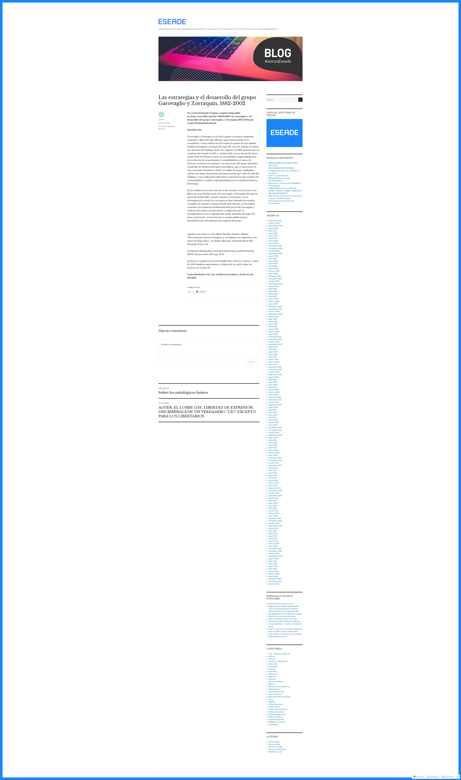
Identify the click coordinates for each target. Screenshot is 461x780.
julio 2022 (272, 259)
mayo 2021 (272, 294)
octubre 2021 (273, 281)
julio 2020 (272, 319)
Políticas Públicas (275, 717)
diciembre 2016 (274, 428)
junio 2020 (273, 322)
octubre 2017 (273, 402)
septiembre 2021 (275, 284)
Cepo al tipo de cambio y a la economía (285, 634)
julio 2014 (272, 501)
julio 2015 (272, 470)
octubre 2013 (273, 523)
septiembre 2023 (275, 226)
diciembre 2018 (274, 367)
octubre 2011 (273, 584)
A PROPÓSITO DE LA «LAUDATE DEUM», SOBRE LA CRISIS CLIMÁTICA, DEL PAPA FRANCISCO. (284, 190)
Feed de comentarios (277, 749)
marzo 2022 (273, 269)
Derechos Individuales (277, 661)
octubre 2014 (273, 493)
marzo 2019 (273, 359)
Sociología (272, 724)
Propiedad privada (276, 719)
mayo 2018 (272, 385)
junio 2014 (272, 503)
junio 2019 (272, 352)
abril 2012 (272, 569)
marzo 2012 (273, 571)
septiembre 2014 (275, 496)
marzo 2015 (273, 480)
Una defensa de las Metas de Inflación (284, 621)
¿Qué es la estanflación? (278, 176)
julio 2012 (272, 561)
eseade (161, 120)
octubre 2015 (273, 463)
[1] (188, 173)
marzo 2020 (273, 329)
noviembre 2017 (275, 400)
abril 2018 (272, 387)
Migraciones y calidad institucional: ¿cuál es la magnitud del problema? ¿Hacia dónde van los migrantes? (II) (283, 608)
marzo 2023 (273, 241)
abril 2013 (272, 538)
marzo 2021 (273, 299)
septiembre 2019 (275, 344)
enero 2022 (273, 274)
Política (271, 702)
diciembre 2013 (274, 518)
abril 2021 (272, 296)
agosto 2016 (273, 438)
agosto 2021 (273, 286)
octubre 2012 (273, 554)
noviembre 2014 (275, 491)
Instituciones (273, 689)
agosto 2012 (273, 559)
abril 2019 (272, 357)
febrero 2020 (273, 332)
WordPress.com (274, 752)
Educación (272, 674)
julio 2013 (272, 531)
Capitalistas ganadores (277, 637)
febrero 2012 (273, 574)
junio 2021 (272, 291)
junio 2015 (272, 473)
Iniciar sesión (274, 744)
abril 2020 (272, 327)
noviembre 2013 (275, 521)
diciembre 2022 (275, 246)
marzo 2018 (273, 390)
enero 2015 (273, 486)
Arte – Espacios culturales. (279, 654)
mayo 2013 (272, 536)
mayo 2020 (273, 324)
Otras (270, 699)
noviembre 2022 (275, 248)
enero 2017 (273, 425)
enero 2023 (273, 243)
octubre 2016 (273, 433)
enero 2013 (273, 546)
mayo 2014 (272, 506)
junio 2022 (272, 261)
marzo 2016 (273, 450)
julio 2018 (272, 380)
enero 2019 (273, 364)
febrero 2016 (273, 453)
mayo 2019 (272, 354)
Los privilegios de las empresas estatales (285, 614)
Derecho (272, 659)
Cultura (271, 656)
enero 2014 (273, 516)
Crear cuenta (273, 742)
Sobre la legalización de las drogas (283, 619)
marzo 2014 (273, 511)
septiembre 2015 (275, 465)
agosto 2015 (273, 468)
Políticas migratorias (277, 714)
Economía (162, 126)
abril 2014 (272, 508)
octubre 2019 (273, 342)
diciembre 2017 (274, 397)
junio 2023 (272, 233)
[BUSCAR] (300, 100)
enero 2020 (273, 334)
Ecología (272, 669)
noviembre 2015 (275, 460)
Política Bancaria (275, 704)
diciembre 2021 (274, 276)
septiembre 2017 (275, 405)
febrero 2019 (273, 362)
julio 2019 (272, 349)
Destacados (273, 666)
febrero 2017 (273, 422)
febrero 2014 (273, 513)
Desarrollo (272, 664)
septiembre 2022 (275, 253)
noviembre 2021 (275, 279)
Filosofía (272, 679)
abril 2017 (272, 417)
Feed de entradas (275, 747)
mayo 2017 (272, 415)
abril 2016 (272, 448)
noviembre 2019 (275, 339)
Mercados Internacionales (279, 697)
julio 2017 (272, 410)
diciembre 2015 (274, 458)
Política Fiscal (274, 707)
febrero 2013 (273, 544)
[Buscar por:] (282, 100)
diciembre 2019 (274, 337)
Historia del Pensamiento (279, 687)
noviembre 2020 (275, 309)
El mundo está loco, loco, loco (281, 604)
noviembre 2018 (275, 370)
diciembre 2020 (275, 306)
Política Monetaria (276, 712)
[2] (196, 183)
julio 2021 (272, 289)
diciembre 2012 (274, 549)
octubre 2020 (274, 311)
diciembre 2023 (275, 221)
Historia (161, 129)
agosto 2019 (273, 347)
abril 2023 (272, 238)
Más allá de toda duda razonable (282, 616)
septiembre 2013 (275, 526)
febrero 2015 (273, 483)
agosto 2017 (273, 407)
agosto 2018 (273, 377)
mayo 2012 (272, 566)
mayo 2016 (272, 445)
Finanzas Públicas (276, 682)
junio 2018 (272, 382)
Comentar (251, 362)
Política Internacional (277, 709)
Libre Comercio (275, 694)
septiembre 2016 (275, 435)
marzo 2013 (273, 541)
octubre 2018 (273, 372)
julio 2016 (272, 440)
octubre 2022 (273, 251)
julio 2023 (272, 231)
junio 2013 (272, 533)
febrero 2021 (273, 301)
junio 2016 (272, 443)
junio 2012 (272, 564)
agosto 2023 (273, 228)
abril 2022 (272, 266)
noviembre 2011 (275, 581)
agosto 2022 (273, 256)
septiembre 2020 (275, 314)
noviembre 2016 (275, 430)
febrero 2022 (273, 271)
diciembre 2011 (274, 579)
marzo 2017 (273, 420)
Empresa (171, 126)
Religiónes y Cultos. (276, 722)
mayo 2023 (273, 236)
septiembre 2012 (275, 556)
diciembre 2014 (274, 488)
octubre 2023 (273, 223)
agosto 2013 (273, 528)
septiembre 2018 (275, 375)
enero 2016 (273, 455)
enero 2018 (273, 395)
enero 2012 (273, 576)
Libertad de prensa (276, 692)
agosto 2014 (273, 498)
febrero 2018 (273, 392)
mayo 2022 (273, 264)
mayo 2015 (272, 475)
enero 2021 (273, 304)
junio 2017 (272, 412)
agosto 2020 (273, 317)
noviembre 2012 (275, 551)
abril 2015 (272, 478)
